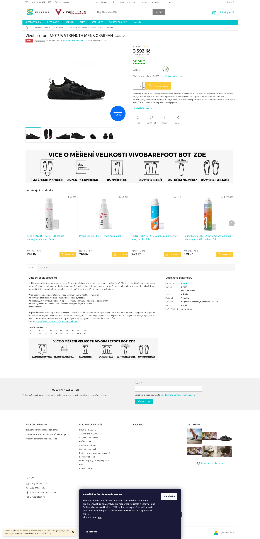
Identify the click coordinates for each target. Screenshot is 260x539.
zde (100, 517)
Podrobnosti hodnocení (72, 40)
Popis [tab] (31, 267)
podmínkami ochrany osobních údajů (178, 395)
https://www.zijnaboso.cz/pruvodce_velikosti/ (57, 321)
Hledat (158, 12)
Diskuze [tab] (43, 267)
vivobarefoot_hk (37, 496)
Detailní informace (141, 108)
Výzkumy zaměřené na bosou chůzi (41, 438)
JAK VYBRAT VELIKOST (126, 2)
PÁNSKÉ (185, 283)
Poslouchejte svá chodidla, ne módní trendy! (45, 434)
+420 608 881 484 (37, 488)
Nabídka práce (85, 468)
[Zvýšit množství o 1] (143, 84)
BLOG (81, 464)
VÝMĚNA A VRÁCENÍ (87, 445)
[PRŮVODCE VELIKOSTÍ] (93, 349)
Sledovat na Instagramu (212, 463)
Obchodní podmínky (88, 449)
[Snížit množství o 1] (143, 87)
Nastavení (91, 531)
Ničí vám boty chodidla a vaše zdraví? (42, 430)
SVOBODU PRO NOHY (150, 2)
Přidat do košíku (160, 86)
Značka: (96, 40)
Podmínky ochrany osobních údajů (94, 453)
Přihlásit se (144, 401)
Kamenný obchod (87, 456)
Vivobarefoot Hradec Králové (43, 492)
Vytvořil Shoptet (227, 532)
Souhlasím (169, 496)
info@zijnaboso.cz (38, 483)
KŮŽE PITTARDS (86, 441)
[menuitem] (33, 22)
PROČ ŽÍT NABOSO (102, 2)
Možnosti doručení (173, 76)
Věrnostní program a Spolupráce (94, 460)
